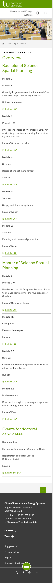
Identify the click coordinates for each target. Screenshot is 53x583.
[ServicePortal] (29, 572)
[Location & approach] (23, 572)
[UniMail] (36, 572)
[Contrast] (38, 13)
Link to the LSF (13, 472)
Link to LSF (11, 109)
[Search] (16, 572)
